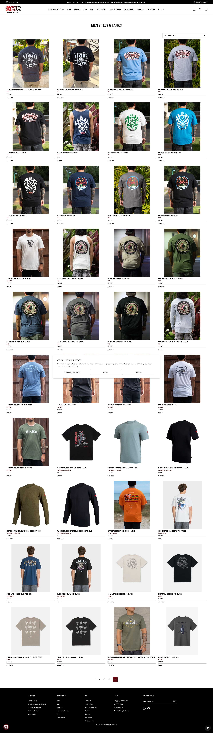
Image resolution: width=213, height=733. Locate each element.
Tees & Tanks (32, 701)
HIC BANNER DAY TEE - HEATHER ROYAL (120, 89)
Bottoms (59, 707)
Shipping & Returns (121, 701)
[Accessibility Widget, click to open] (6, 727)
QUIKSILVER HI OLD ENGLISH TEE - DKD (19, 594)
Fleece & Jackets (33, 711)
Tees (58, 704)
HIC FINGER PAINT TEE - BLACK (168, 215)
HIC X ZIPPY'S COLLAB (56, 9)
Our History (89, 704)
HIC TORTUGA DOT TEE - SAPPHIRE (169, 152)
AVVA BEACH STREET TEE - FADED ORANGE (121, 531)
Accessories (32, 714)
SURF (92, 9)
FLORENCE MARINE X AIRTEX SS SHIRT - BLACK (173, 468)
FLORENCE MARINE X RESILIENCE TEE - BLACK (72, 468)
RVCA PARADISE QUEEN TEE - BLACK (170, 594)
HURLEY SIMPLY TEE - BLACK (66, 405)
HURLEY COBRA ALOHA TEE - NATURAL (19, 279)
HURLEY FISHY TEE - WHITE (167, 405)
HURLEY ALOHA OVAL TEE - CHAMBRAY (19, 405)
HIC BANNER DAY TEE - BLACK (16, 152)
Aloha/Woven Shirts (34, 707)
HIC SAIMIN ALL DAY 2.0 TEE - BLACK (120, 342)
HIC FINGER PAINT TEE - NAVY (66, 215)
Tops (58, 701)
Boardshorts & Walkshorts (37, 704)
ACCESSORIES (101, 9)
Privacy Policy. (72, 366)
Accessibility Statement (122, 711)
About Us (88, 701)
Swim (58, 714)
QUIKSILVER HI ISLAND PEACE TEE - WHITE (172, 531)
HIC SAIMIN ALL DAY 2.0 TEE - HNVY (18, 342)
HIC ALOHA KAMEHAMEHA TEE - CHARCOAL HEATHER (24, 89)
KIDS (85, 9)
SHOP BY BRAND (115, 9)
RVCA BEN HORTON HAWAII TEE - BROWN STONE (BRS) (24, 657)
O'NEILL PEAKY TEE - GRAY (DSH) (168, 657)
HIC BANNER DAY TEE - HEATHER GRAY (170, 89)
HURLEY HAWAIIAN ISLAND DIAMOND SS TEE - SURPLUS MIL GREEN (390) (131, 657)
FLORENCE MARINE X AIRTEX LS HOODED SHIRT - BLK (74, 531)
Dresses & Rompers (63, 711)
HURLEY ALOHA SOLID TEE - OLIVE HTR (19, 468)
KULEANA (161, 9)
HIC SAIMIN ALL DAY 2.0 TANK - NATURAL (70, 279)
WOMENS (77, 9)
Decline (139, 372)
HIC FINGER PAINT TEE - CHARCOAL (119, 215)
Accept (105, 372)
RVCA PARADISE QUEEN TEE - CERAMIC (120, 594)
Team (87, 711)
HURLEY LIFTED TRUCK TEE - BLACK (119, 405)
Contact (88, 714)
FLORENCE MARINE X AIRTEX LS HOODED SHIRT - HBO (24, 531)
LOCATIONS (151, 9)
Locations (88, 717)
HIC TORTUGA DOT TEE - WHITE (118, 152)
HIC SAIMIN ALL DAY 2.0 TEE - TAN (119, 279)
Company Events (91, 707)
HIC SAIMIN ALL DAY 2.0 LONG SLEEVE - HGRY (173, 342)
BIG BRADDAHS (129, 9)
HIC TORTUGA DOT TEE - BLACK (17, 215)
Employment (89, 721)
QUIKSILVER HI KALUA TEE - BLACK (68, 594)
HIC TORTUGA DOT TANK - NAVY (67, 152)
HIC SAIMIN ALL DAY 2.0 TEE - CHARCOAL (70, 342)
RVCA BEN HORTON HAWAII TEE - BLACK (70, 657)
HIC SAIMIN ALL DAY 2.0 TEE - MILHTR (170, 279)
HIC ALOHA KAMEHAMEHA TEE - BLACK (69, 89)
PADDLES (140, 9)
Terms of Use (118, 704)
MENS (69, 9)
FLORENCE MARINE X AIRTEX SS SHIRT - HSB (122, 468)
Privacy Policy (118, 707)
